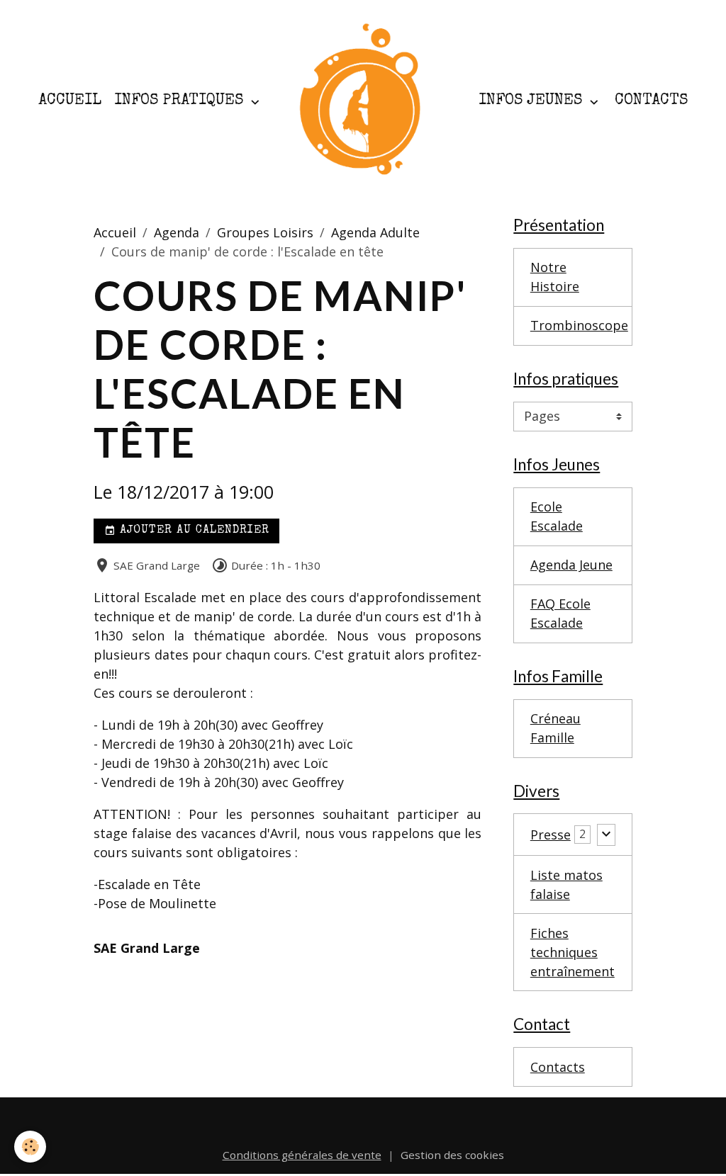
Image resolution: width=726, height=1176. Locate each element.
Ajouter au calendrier (192, 530)
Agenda (176, 232)
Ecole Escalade (556, 516)
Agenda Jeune (571, 564)
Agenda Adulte (375, 232)
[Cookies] (30, 1147)
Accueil (69, 101)
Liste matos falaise (566, 884)
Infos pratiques (180, 101)
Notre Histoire (554, 277)
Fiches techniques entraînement (572, 952)
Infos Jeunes (532, 101)
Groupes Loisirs (265, 232)
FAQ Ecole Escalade (560, 613)
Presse (550, 834)
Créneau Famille (555, 728)
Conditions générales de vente (302, 1155)
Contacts (651, 101)
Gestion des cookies (452, 1155)
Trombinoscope (579, 325)
